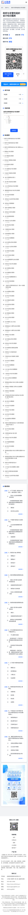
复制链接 (18, 74)
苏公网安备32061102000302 (17, 911)
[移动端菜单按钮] (26, 2)
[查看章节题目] (23, 94)
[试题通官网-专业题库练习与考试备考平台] (5, 2)
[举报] (23, 73)
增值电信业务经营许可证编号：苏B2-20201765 (14, 907)
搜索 (14, 842)
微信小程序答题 (8, 74)
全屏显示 (14, 130)
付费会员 (14, 840)
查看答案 (20, 514)
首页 (2, 7)
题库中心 (7, 7)
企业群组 (14, 845)
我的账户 (14, 848)
